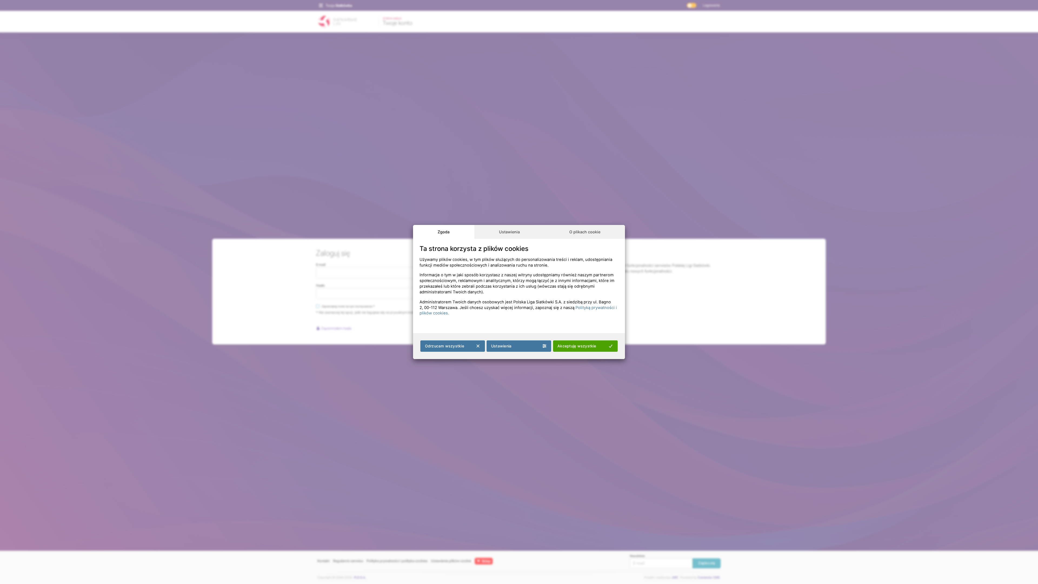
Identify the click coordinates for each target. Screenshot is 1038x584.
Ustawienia (509, 232)
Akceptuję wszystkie (576, 346)
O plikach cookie (584, 232)
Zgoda (444, 232)
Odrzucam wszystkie (444, 346)
